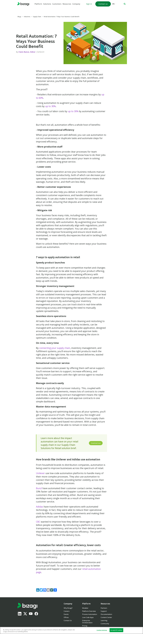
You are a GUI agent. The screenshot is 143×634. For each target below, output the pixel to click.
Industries (27, 16)
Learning (104, 620)
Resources (67, 4)
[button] (124, 4)
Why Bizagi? (68, 608)
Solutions (47, 4)
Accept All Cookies (116, 630)
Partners (104, 608)
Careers (66, 611)
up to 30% (50, 106)
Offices (66, 617)
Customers (56, 4)
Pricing (84, 626)
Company (76, 4)
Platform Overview (89, 611)
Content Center (106, 617)
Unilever (40, 473)
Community (105, 624)
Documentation (106, 614)
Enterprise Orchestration (87, 621)
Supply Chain (37, 16)
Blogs (19, 16)
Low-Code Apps (88, 617)
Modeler (85, 608)
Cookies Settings (102, 630)
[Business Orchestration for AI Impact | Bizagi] (23, 4)
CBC (38, 521)
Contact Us (68, 620)
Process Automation (89, 614)
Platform (38, 4)
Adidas (39, 506)
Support (104, 611)
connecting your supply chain (54, 348)
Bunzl (39, 488)
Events (66, 614)
